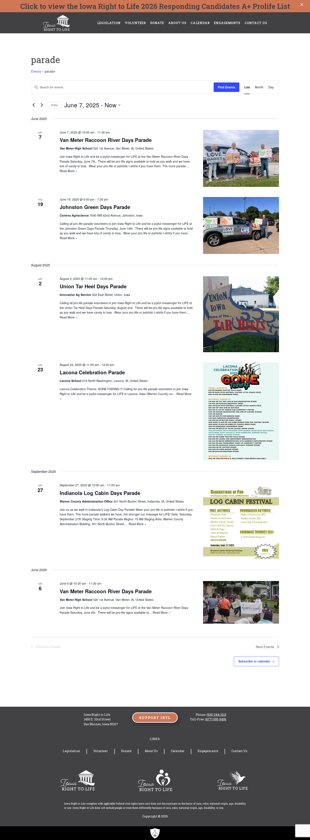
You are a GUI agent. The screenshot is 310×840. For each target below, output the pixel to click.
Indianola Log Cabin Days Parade (100, 492)
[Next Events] (41, 105)
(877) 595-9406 (215, 719)
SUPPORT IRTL (155, 717)
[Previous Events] (33, 105)
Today (54, 105)
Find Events (226, 87)
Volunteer (135, 23)
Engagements (227, 23)
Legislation (109, 23)
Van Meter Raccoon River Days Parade (106, 139)
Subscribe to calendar (254, 661)
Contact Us (256, 23)
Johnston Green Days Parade (95, 206)
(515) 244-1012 (216, 715)
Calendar (200, 23)
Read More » (68, 171)
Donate (157, 23)
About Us (177, 23)
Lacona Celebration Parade (92, 372)
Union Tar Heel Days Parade (93, 286)
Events (36, 71)
